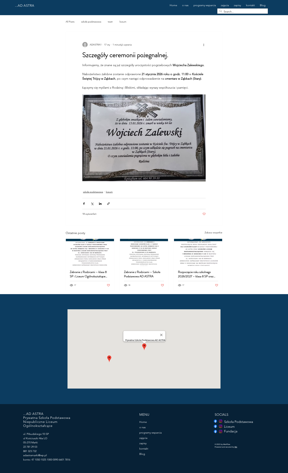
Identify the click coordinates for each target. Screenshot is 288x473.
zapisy (142, 443)
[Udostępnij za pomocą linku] (108, 203)
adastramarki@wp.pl (35, 455)
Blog (142, 454)
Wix (235, 447)
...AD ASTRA (24, 5)
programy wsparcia (150, 432)
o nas (142, 427)
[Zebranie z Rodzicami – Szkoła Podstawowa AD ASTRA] (144, 252)
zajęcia (143, 438)
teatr (110, 21)
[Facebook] (215, 431)
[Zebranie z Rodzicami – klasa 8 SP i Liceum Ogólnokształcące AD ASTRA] (90, 252)
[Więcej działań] (204, 45)
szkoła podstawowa (91, 21)
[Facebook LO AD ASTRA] (215, 426)
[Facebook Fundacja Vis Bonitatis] (215, 421)
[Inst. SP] (220, 421)
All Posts (70, 21)
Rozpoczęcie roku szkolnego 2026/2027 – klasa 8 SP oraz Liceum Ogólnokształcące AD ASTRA (196, 274)
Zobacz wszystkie (213, 232)
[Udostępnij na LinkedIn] (100, 203)
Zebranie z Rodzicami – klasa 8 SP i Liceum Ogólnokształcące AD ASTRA (88, 274)
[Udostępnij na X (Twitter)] (92, 203)
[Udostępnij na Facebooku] (84, 203)
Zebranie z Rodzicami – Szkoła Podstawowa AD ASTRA (142, 274)
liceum (123, 21)
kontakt (143, 448)
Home (143, 422)
